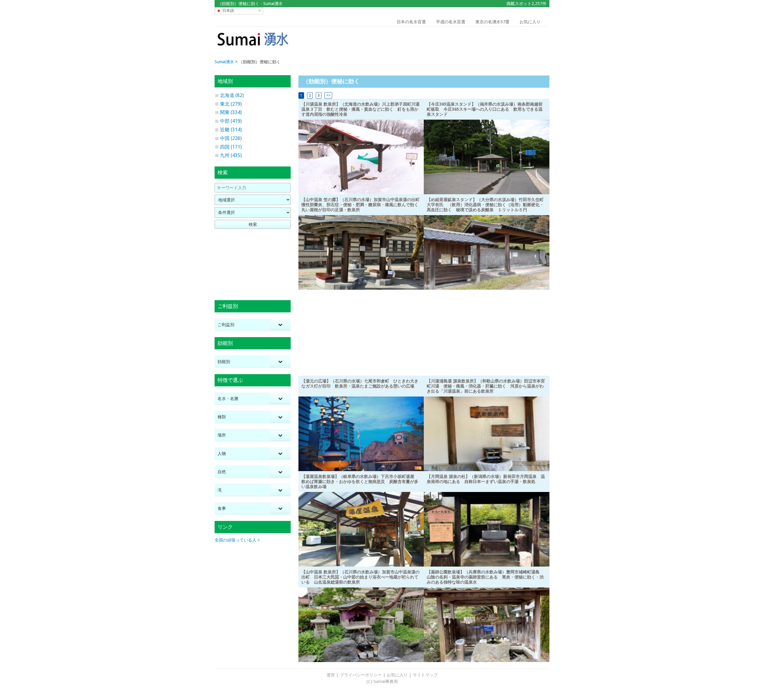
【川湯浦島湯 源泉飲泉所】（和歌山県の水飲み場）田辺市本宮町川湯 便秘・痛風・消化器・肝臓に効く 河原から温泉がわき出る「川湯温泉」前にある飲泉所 (486, 386)
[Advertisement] (506, 43)
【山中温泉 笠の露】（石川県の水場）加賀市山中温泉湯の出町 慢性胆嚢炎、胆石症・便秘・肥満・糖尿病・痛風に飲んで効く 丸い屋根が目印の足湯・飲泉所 (362, 204)
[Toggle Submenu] (280, 325)
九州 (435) (231, 155)
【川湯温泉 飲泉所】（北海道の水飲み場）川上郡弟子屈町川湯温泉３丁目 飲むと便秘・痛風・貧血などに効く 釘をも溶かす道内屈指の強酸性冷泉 (360, 109)
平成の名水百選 (450, 21)
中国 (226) (231, 138)
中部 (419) (231, 121)
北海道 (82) (232, 95)
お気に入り (530, 21)
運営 (330, 674)
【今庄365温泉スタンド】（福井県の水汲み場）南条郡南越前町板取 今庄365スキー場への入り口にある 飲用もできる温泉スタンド (485, 109)
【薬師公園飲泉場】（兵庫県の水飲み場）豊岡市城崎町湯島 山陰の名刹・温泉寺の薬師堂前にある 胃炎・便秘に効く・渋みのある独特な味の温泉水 (485, 577)
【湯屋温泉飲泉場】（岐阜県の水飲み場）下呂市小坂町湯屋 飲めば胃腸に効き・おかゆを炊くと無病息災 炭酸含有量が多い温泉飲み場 (359, 481)
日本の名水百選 (411, 21)
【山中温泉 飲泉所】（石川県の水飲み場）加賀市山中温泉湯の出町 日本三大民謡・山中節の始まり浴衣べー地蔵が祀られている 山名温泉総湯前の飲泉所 (360, 577)
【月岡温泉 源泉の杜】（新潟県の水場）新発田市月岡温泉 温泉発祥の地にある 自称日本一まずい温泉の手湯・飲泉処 (486, 479)
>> (328, 95)
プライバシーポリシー (361, 674)
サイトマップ (425, 674)
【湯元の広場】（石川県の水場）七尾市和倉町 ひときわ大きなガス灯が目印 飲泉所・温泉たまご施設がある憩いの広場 (359, 383)
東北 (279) (231, 104)
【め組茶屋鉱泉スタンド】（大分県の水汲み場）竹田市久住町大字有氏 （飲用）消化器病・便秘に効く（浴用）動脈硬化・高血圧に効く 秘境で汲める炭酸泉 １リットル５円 (485, 204)
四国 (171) (231, 147)
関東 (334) (231, 112)
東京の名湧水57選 (492, 21)
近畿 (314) (231, 129)
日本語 (227, 10)
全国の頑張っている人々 (238, 540)
